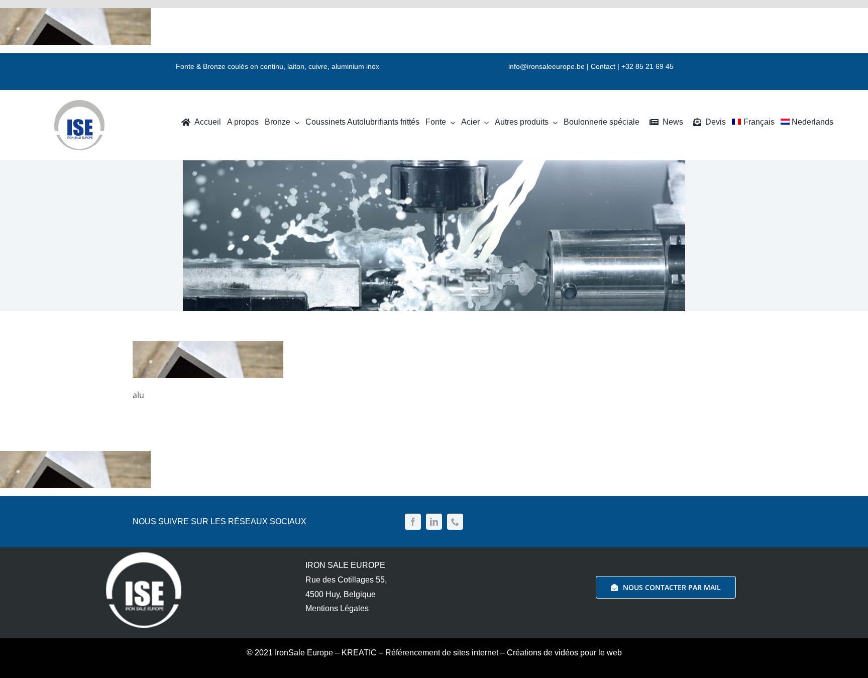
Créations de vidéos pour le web (564, 652)
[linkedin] (434, 522)
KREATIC (359, 652)
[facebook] (413, 522)
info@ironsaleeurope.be (546, 66)
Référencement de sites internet (441, 652)
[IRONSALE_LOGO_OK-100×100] (79, 104)
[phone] (455, 522)
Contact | (606, 66)
